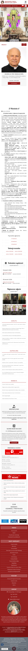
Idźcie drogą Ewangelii (6, 395)
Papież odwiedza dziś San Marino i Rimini (9, 398)
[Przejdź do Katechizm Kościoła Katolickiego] (5, 521)
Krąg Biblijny (14, 563)
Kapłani (14, 532)
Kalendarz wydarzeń (15, 264)
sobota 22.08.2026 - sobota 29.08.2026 (14, 251)
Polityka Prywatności (14, 644)
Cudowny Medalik (14, 558)
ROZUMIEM (4, 649)
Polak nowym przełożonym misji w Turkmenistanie (11, 332)
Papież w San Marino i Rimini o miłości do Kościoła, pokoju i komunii (14, 484)
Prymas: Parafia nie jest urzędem (8, 384)
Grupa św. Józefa (14, 544)
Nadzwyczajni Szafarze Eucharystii (14, 569)
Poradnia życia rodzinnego (14, 535)
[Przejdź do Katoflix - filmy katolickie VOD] (23, 521)
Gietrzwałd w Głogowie (7, 272)
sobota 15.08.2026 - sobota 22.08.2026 (14, 254)
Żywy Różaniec (14, 565)
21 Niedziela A (14, 108)
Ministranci (14, 546)
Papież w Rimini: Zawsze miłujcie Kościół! (11, 494)
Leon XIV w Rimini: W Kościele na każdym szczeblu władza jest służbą (14, 488)
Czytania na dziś (14, 580)
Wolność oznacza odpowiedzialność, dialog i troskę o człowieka (13, 390)
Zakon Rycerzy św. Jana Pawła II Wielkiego (14, 550)
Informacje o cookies (14, 646)
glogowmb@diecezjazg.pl (6, 5)
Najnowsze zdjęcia (14, 290)
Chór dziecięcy (14, 556)
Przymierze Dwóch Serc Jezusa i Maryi (14, 567)
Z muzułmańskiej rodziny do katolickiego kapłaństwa (11, 335)
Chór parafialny (14, 548)
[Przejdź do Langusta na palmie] (14, 521)
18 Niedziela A (14, 244)
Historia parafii (14, 530)
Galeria (14, 585)
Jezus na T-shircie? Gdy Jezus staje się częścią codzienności (12, 369)
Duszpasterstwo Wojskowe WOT (14, 571)
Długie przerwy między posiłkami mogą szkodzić (10, 387)
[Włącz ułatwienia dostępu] (26, 6)
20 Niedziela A (14, 241)
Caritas (14, 554)
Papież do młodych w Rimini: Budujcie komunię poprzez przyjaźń (13, 498)
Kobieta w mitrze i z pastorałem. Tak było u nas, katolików (12, 362)
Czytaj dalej (13, 442)
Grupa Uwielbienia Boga (14, 561)
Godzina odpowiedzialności (8, 480)
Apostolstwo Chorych (14, 552)
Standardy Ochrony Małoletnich (14, 537)
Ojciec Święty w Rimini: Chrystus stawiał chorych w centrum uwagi (14, 491)
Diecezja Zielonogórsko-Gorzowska (14, 578)
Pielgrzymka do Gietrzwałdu (8, 282)
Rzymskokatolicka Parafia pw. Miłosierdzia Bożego (11, 2)
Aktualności (3, 44)
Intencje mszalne (14, 248)
